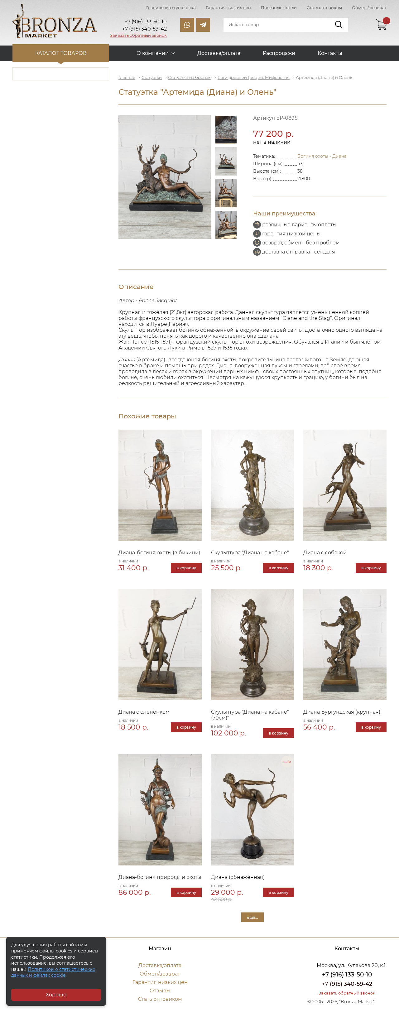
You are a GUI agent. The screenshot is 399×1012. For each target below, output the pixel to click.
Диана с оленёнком (144, 712)
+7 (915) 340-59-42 (347, 984)
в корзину (186, 568)
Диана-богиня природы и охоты (159, 877)
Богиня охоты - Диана (322, 156)
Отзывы (160, 991)
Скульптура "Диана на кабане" (250, 553)
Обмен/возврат (160, 974)
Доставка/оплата (218, 53)
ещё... (252, 917)
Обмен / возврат (369, 7)
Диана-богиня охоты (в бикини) (159, 553)
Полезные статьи (279, 7)
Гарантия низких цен (228, 7)
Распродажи (279, 53)
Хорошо (56, 995)
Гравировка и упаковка (171, 7)
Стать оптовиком (324, 7)
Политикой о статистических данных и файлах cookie (53, 972)
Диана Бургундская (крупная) (341, 712)
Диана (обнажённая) (238, 877)
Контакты (330, 53)
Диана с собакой (325, 553)
